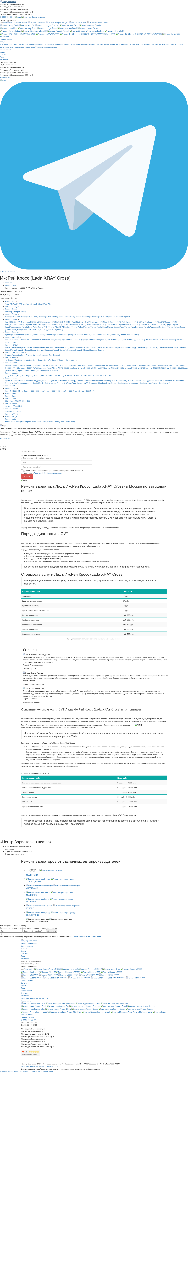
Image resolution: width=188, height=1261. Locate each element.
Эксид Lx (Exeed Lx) (13, 406)
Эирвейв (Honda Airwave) (100, 380)
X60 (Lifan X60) (24, 401)
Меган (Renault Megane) (15, 347)
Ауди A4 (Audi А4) (12, 304)
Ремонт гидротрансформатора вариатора (82, 44)
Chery (34, 28)
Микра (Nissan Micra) (154, 365)
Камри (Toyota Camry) (135, 321)
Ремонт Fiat (10, 385)
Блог (2, 57)
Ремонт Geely (10, 393)
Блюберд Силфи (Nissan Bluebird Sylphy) (87, 367)
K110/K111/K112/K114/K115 (104, 33)
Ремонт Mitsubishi (12, 337)
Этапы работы (6, 49)
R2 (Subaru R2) (113, 334)
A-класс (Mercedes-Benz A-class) (18, 355)
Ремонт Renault (12, 344)
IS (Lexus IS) (46, 375)
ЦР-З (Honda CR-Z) (135, 380)
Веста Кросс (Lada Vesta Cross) (34, 421)
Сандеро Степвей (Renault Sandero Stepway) (86, 350)
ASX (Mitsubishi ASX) (46, 339)
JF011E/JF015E (29, 33)
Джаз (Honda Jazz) (44, 380)
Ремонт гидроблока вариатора (51, 44)
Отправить (51, 931)
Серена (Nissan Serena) (27, 370)
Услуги (2, 41)
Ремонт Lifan (10, 398)
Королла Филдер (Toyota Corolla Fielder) (27, 324)
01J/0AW (56, 33)
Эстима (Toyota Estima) (88, 324)
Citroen (105, 22)
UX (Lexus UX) (105, 375)
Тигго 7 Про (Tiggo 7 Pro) (50, 390)
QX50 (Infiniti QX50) (40, 360)
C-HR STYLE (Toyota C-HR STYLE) (78, 321)
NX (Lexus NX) (81, 375)
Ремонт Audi (10, 301)
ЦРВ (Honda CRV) (29, 380)
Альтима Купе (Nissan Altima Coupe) (54, 367)
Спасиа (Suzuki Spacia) (84, 316)
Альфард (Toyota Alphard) (155, 321)
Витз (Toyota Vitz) (24, 329)
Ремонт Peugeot (12, 416)
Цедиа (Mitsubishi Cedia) (90, 339)
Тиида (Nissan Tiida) (72, 365)
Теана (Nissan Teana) (90, 365)
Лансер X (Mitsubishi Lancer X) (67, 339)
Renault (66, 31)
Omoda (97, 25)
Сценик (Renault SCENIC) (79, 347)
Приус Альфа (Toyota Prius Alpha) (24, 327)
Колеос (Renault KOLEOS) (58, 347)
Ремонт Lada (10, 419)
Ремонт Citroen (11, 413)
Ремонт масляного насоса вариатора (116, 44)
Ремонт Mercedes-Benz (15, 352)
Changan (55, 25)
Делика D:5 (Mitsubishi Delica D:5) (148, 339)
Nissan (24, 22)
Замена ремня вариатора (46, 46)
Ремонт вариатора (29, 943)
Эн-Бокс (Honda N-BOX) (60, 383)
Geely (16, 25)
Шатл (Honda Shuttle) (121, 383)
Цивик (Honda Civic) (13, 380)
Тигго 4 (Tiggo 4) (12, 390)
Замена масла (27, 945)
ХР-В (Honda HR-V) (168, 380)
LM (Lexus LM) (58, 375)
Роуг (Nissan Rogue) (174, 367)
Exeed (76, 25)
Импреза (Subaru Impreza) (80, 334)
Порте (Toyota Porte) (157, 324)
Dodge (54, 28)
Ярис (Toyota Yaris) (118, 321)
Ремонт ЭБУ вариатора (165, 44)
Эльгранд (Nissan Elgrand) (134, 367)
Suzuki (75, 28)
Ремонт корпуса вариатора (143, 44)
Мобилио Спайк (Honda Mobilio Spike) (34, 383)
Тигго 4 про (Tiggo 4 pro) (29, 390)
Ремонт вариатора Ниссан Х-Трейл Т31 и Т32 (45, 365)
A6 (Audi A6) (35, 304)
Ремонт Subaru (11, 332)
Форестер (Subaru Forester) (57, 334)
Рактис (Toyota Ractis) (93, 327)
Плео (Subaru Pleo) (99, 334)
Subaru (18, 31)
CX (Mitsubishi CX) (126, 339)
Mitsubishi (42, 31)
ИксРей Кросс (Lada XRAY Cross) (61, 421)
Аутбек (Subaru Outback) (15, 334)
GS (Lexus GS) (35, 375)
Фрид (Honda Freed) (151, 380)
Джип (84, 22)
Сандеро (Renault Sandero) (55, 350)
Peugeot (65, 22)
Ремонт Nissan (11, 362)
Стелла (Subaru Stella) (129, 334)
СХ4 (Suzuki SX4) (101, 316)
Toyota (95, 28)
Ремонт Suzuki (11, 314)
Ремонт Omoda (11, 408)
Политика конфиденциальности (34, 998)
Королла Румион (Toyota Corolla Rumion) (61, 324)
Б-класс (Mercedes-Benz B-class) (46, 355)
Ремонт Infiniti (11, 357)
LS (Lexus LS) (69, 375)
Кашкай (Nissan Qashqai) (15, 365)
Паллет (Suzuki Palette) (48, 316)
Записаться (5, 438)
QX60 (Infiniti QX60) (68, 360)
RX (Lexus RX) (93, 375)
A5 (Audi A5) (25, 304)
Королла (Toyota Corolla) (33, 321)
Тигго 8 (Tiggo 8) (67, 390)
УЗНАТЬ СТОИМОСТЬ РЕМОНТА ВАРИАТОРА (33, 1071)
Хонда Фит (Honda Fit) (61, 380)
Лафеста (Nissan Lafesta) (155, 367)
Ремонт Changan (12, 306)
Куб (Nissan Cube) (170, 365)
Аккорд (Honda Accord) (80, 380)
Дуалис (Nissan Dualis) (113, 367)
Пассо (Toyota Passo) (140, 324)
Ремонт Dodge (11, 309)
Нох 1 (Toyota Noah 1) (121, 324)
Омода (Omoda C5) (13, 411)
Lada (43, 22)
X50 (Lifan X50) (11, 401)
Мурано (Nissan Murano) (29, 367)
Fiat (33, 25)
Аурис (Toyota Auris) (101, 321)
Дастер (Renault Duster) (121, 347)
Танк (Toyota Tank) (127, 327)
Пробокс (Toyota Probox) (73, 327)
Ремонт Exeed (11, 403)
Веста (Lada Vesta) (13, 421)
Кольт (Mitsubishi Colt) (110, 339)
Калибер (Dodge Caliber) (15, 311)
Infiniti (121, 31)
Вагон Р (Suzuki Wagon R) (119, 316)
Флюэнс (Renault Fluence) (36, 347)
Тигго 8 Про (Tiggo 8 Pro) (84, 390)
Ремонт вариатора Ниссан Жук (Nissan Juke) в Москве (122, 365)
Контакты (4, 59)
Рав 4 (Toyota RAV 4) (14, 321)
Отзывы (3, 54)
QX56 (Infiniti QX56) (24, 360)
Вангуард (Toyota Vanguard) (147, 327)
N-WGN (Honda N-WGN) (80, 383)
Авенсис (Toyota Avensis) (53, 321)
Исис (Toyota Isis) (105, 324)
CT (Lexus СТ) (11, 375)
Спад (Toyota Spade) (111, 327)
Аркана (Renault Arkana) (100, 347)
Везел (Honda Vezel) (161, 383)
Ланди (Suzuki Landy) (29, 316)
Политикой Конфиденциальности (48, 473)
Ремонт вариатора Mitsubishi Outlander (21, 339)
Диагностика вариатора (28, 44)
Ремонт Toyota (11, 319)
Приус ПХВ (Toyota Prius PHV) (50, 327)
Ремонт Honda (11, 378)
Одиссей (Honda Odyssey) (101, 383)
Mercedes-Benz (98, 31)
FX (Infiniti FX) (54, 360)
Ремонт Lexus (11, 373)
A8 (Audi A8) (45, 304)
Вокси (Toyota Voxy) (39, 329)
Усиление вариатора (9, 44)
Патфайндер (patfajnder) (47, 370)
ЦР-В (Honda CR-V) (119, 380)
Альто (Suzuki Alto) (13, 316)
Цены (2, 52)
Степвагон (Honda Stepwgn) (141, 383)
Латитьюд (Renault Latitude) (161, 347)
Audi (5, 22)
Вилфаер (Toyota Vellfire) (169, 327)
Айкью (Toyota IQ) (55, 329)
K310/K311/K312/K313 (152, 33)
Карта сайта (26, 1000)
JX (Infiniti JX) (10, 360)
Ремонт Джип (10, 396)
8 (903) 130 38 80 (7, 17)
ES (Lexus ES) (23, 375)
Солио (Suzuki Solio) (66, 316)
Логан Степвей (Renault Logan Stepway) (27, 350)
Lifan (15, 28)
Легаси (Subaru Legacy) (36, 334)
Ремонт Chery (11, 388)
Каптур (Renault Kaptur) (140, 347)
